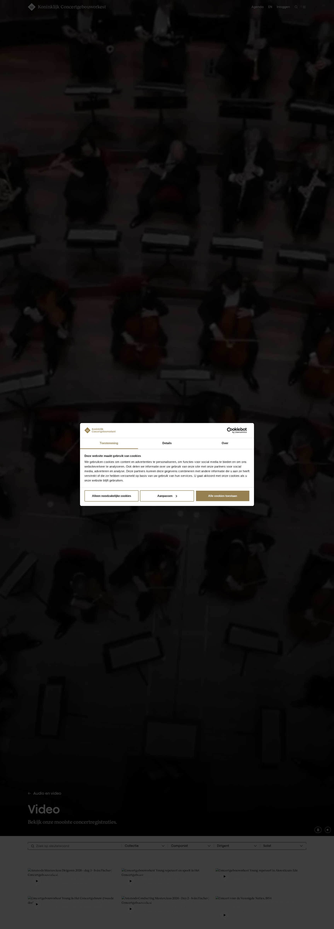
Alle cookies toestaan (222, 495)
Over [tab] (225, 443)
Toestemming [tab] (109, 443)
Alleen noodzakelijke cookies (111, 495)
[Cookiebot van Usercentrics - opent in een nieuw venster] (233, 430)
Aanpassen (164, 495)
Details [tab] (167, 443)
